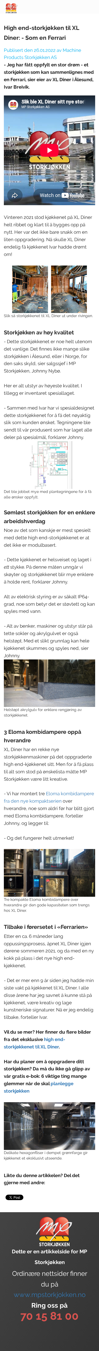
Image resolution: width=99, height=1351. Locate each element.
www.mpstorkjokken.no (50, 1295)
